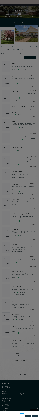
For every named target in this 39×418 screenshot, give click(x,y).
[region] (19, 414)
